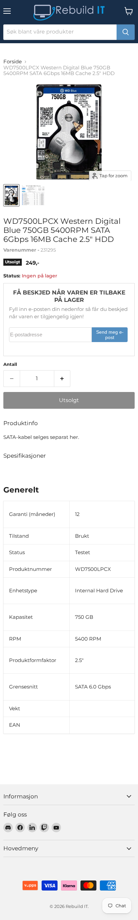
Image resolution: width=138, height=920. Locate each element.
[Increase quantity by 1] (62, 378)
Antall (10, 364)
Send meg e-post (110, 335)
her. (74, 437)
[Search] (126, 32)
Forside (12, 61)
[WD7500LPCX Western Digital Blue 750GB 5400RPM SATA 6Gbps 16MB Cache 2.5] (11, 195)
